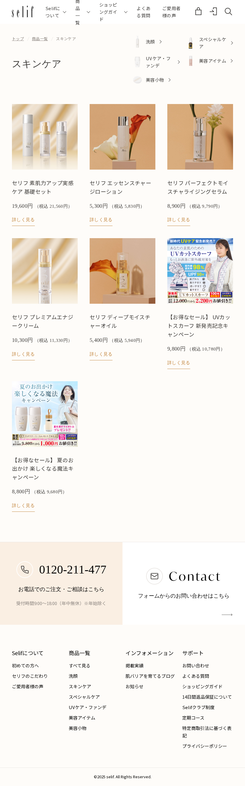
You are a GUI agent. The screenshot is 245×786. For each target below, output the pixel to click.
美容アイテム (82, 717)
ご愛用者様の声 (171, 11)
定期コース (193, 717)
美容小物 (78, 728)
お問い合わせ (195, 665)
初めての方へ (25, 665)
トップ (18, 38)
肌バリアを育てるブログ (150, 676)
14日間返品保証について (207, 697)
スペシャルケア (84, 697)
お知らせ (134, 686)
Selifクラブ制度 (198, 707)
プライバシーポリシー (204, 746)
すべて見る (80, 665)
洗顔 (73, 676)
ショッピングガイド (202, 686)
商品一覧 (40, 38)
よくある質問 (143, 11)
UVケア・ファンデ (87, 707)
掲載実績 (134, 665)
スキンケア (80, 686)
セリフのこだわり (30, 676)
